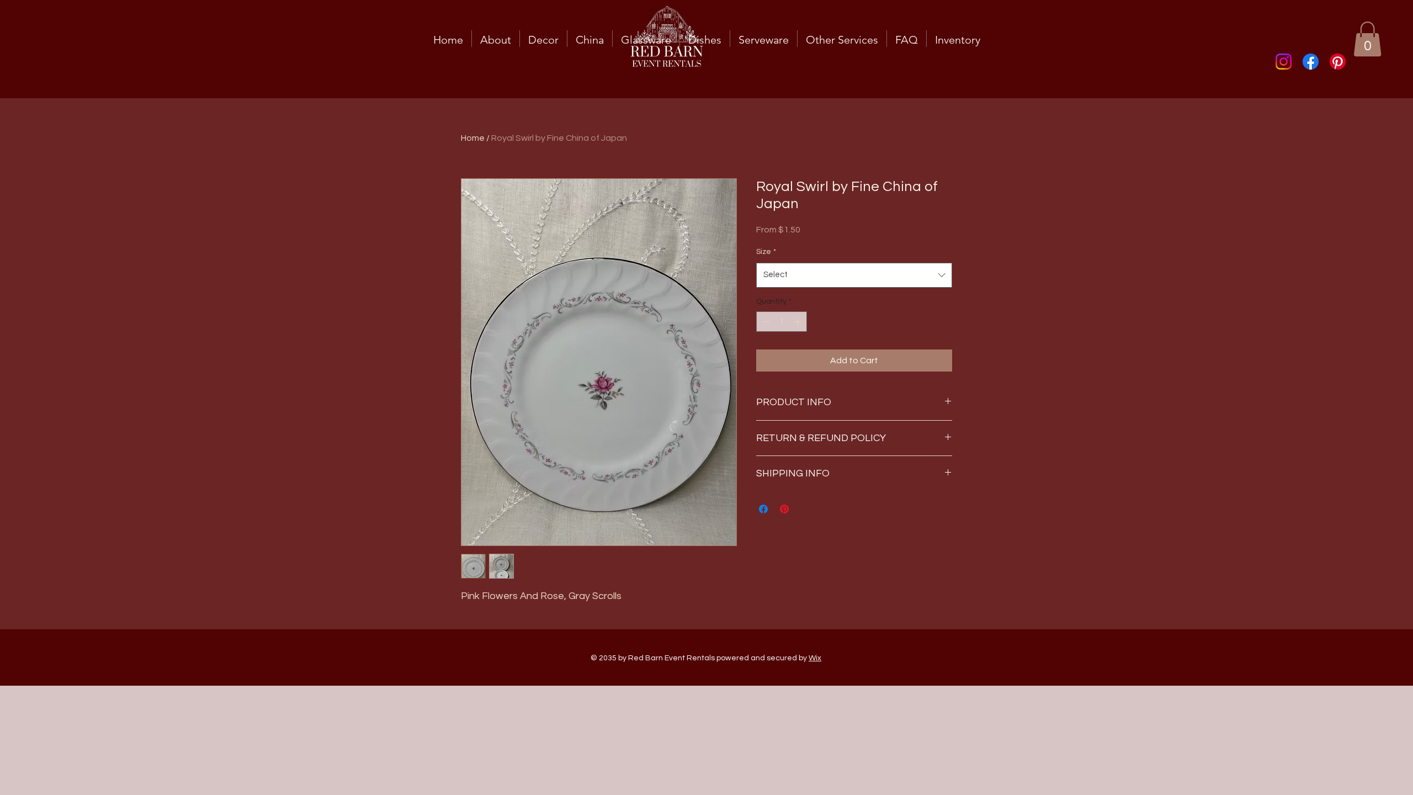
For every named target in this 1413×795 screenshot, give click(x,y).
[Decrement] (765, 321)
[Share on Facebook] (763, 509)
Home (473, 138)
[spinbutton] (782, 321)
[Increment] (798, 321)
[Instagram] (1283, 61)
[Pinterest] (1337, 61)
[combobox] (854, 275)
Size (766, 252)
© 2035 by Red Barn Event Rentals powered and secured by (706, 658)
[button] (1367, 39)
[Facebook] (1310, 61)
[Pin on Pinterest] (784, 509)
